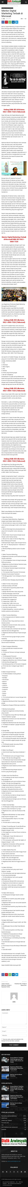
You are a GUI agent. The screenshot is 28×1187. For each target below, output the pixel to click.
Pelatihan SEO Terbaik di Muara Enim (21, 984)
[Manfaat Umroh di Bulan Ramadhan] (5, 1076)
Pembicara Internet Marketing (11, 5)
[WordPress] (21, 1171)
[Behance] (2, 1171)
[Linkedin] (13, 22)
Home (2, 5)
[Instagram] (14, 1171)
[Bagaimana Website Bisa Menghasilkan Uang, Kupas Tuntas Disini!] (5, 1068)
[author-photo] (14, 999)
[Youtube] (25, 1171)
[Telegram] (16, 22)
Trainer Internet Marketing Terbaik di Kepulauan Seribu (6, 985)
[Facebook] (2, 22)
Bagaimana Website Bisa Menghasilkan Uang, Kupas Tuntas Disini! (16, 1068)
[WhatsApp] (9, 22)
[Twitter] (17, 1171)
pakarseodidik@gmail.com (14, 1161)
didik (4, 18)
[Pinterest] (6, 22)
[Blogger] (6, 1171)
